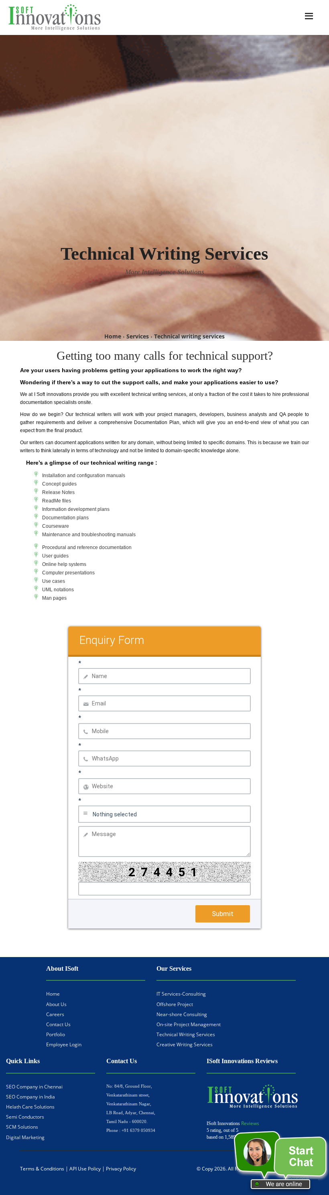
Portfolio (55, 1034)
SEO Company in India (30, 1096)
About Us (56, 1004)
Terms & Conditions (42, 1168)
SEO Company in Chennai (34, 1086)
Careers (55, 1014)
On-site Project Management (188, 1024)
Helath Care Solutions (30, 1106)
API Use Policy (85, 1168)
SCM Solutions (22, 1126)
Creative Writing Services (184, 1044)
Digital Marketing (25, 1137)
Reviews (250, 1123)
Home (53, 993)
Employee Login (63, 1044)
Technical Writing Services (185, 1034)
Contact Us (58, 1024)
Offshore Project (174, 1004)
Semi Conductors (25, 1116)
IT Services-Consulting (181, 993)
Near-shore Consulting (181, 1014)
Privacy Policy (121, 1168)
